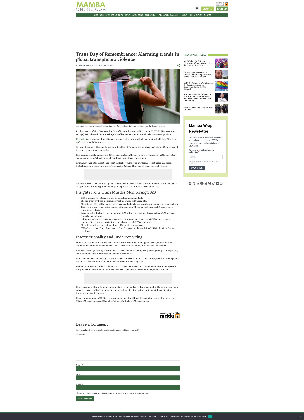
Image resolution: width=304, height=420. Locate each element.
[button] (197, 8)
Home (95, 15)
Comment (81, 335)
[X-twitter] (193, 183)
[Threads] (205, 183)
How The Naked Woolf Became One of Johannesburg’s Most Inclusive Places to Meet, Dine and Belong (197, 97)
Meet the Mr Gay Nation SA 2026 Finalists (198, 109)
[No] (300, 416)
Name (79, 365)
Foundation (196, 15)
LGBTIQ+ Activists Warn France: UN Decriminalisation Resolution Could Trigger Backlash (198, 86)
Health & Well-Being (134, 15)
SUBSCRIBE (197, 168)
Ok (210, 416)
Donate (207, 15)
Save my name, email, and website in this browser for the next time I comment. (114, 393)
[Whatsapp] (221, 183)
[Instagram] (197, 183)
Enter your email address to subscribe (201, 151)
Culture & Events (114, 15)
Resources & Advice (168, 15)
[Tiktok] (213, 183)
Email (79, 374)
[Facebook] (190, 183)
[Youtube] (201, 183)
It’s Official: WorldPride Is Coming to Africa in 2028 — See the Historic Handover (197, 63)
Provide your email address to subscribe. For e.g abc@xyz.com (204, 162)
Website (79, 384)
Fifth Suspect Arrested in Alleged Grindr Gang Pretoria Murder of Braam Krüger (197, 74)
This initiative (82, 139)
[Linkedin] (217, 183)
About (184, 15)
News (102, 15)
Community (150, 15)
